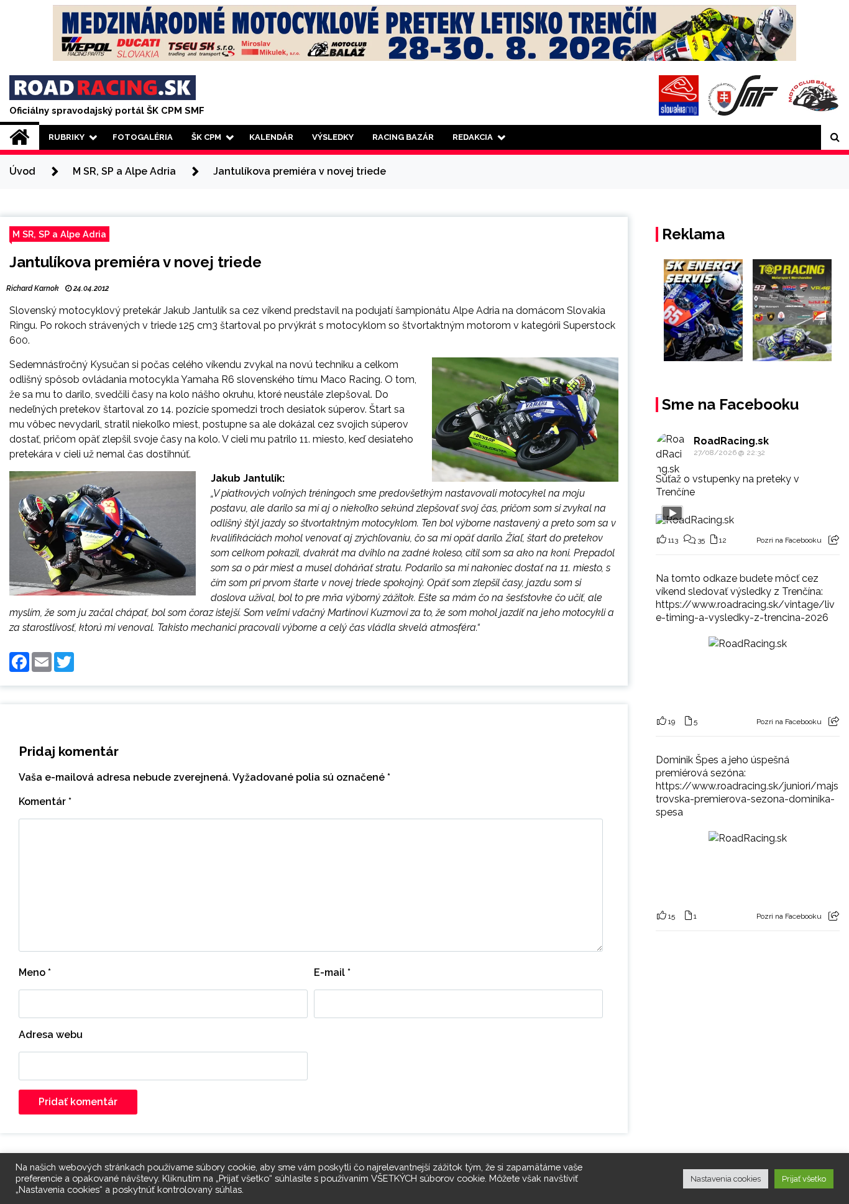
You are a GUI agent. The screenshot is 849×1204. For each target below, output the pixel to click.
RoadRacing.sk (731, 441)
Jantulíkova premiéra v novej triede (135, 262)
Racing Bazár (403, 137)
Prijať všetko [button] (804, 1178)
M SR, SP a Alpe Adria (59, 234)
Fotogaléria (142, 137)
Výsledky (333, 137)
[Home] (19, 137)
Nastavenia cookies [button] (726, 1178)
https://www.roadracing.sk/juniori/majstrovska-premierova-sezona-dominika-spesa (747, 799)
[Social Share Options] (834, 540)
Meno (35, 972)
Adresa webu (51, 1035)
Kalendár (271, 137)
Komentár (45, 801)
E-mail (332, 972)
